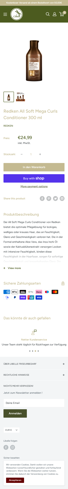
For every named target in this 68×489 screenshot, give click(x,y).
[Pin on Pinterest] (48, 198)
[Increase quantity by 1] (40, 154)
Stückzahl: (9, 154)
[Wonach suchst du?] (48, 14)
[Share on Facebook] (42, 198)
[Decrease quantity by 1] (21, 154)
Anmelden (15, 413)
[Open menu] (5, 14)
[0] (61, 14)
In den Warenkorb (34, 167)
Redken (8, 125)
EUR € (8, 430)
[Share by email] (62, 198)
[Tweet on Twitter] (55, 198)
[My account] (54, 14)
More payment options (34, 186)
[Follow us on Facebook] (5, 447)
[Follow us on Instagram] (12, 447)
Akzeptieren (15, 480)
